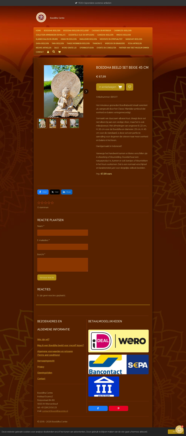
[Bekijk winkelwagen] (59, 52)
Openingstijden (44, 372)
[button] (42, 123)
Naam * (40, 226)
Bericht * (41, 254)
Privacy (40, 366)
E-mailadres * (43, 240)
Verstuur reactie (47, 277)
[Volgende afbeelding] (86, 91)
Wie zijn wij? (43, 339)
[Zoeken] (54, 52)
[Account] (48, 52)
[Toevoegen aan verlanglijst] (129, 86)
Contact (41, 378)
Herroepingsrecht (46, 360)
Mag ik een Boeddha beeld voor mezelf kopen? (60, 345)
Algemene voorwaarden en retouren (55, 351)
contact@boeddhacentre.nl (55, 410)
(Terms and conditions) (48, 355)
